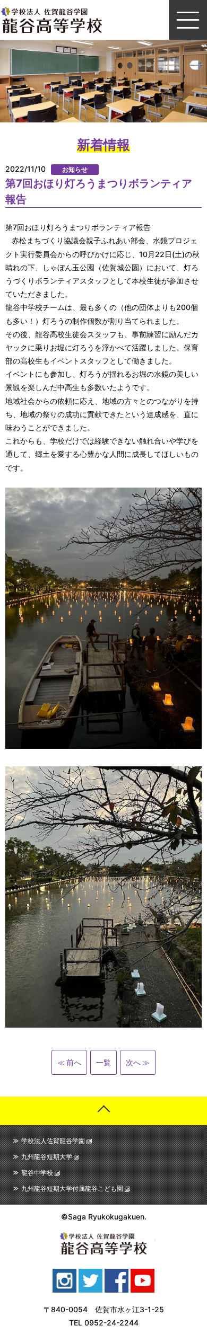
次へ (133, 1062)
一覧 (103, 1062)
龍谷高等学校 (52, 20)
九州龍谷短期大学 (46, 1157)
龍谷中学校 (37, 1173)
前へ (73, 1062)
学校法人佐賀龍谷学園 (53, 1141)
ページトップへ (103, 1111)
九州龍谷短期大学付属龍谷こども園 (72, 1188)
